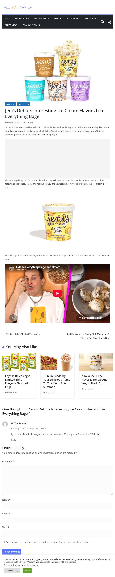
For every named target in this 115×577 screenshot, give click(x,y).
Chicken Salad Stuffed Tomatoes (23, 334)
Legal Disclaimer (31, 25)
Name (6, 499)
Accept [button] (27, 570)
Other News (10, 25)
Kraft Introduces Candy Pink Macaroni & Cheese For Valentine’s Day (87, 336)
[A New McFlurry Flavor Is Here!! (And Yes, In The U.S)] (96, 355)
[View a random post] (109, 21)
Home (7, 18)
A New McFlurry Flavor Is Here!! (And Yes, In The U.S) (94, 379)
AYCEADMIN (29, 122)
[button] (28, 18)
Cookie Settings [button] (12, 570)
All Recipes (21, 18)
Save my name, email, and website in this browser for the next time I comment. (47, 542)
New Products (23, 104)
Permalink (42, 428)
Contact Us (90, 18)
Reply (13, 440)
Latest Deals (72, 18)
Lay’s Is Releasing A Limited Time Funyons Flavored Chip (17, 381)
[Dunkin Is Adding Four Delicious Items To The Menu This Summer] (58, 355)
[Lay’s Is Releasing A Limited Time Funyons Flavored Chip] (19, 355)
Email (6, 513)
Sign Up (57, 18)
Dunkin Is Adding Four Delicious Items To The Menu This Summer (56, 381)
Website (6, 527)
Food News (40, 18)
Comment (8, 461)
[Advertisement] (57, 159)
